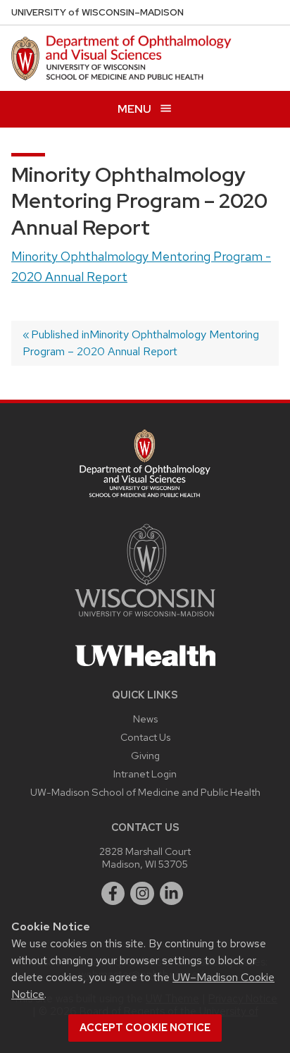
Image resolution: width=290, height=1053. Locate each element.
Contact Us (145, 737)
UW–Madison (97, 12)
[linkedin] (172, 894)
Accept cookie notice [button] (145, 1028)
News (145, 718)
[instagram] (142, 894)
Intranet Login (145, 773)
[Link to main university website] (145, 619)
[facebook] (113, 894)
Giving (145, 755)
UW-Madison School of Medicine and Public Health (145, 792)
